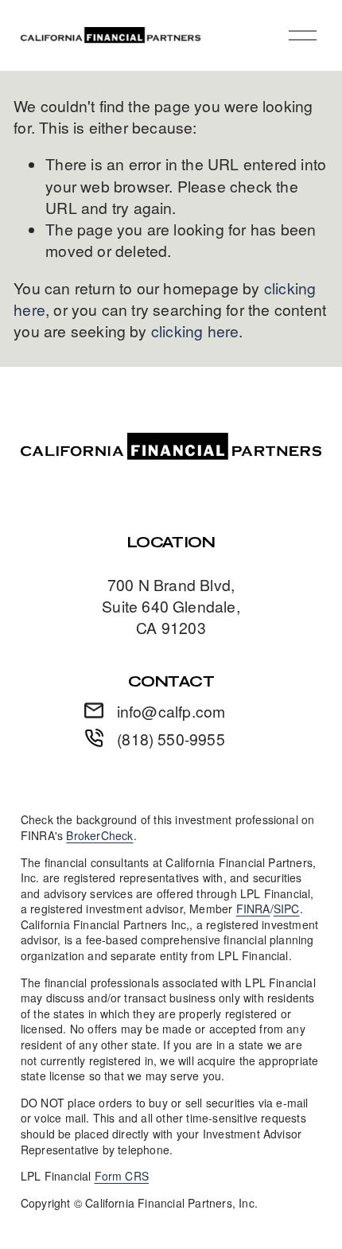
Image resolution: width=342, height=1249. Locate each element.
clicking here (195, 331)
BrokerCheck (99, 835)
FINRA (253, 908)
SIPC (287, 908)
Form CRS (122, 1176)
